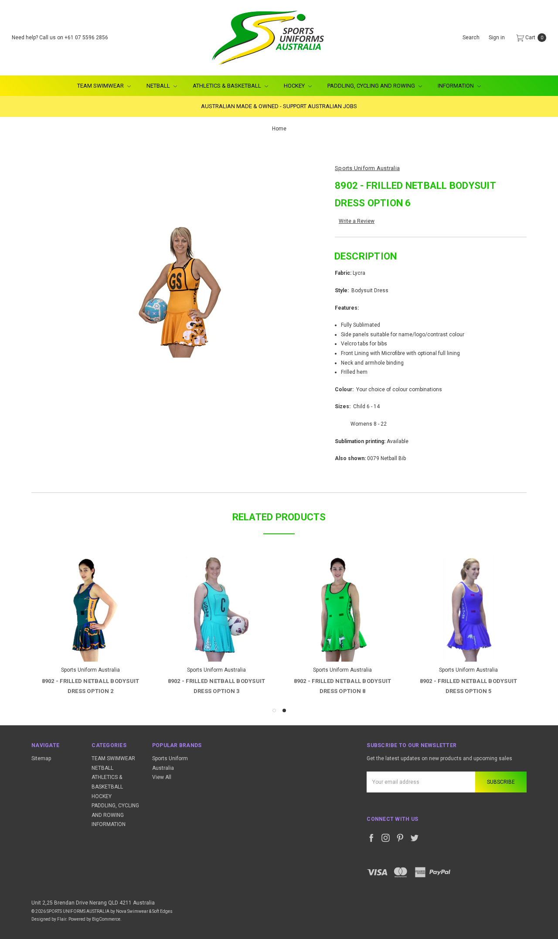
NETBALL (158, 85)
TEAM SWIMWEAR (101, 85)
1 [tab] (274, 710)
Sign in (497, 37)
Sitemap (41, 758)
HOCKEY (295, 85)
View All (161, 777)
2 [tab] (284, 710)
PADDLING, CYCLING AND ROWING (371, 85)
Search (471, 37)
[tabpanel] (468, 627)
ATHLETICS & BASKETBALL (227, 85)
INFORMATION (456, 85)
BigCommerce (106, 919)
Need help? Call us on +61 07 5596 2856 (60, 37)
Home (279, 129)
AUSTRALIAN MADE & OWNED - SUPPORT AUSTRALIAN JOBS (279, 106)
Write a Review (356, 221)
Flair (61, 919)
